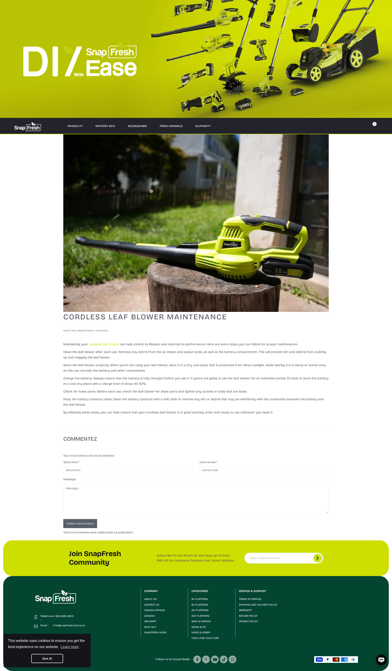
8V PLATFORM (199, 604)
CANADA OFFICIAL (154, 610)
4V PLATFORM (199, 599)
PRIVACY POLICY (248, 621)
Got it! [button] (47, 658)
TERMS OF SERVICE (250, 599)
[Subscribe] (317, 558)
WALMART (150, 621)
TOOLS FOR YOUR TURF (205, 638)
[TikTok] (224, 659)
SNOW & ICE (198, 627)
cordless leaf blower (104, 344)
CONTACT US (151, 604)
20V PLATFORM (200, 615)
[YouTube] (215, 659)
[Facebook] (197, 659)
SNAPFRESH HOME (155, 632)
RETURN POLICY (248, 615)
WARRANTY (245, 610)
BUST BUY (150, 627)
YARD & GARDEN (201, 621)
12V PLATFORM (199, 610)
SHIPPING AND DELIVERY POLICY (258, 604)
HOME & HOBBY (200, 632)
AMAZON (149, 615)
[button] (164, 591)
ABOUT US (150, 599)
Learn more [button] (70, 647)
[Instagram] (232, 659)
